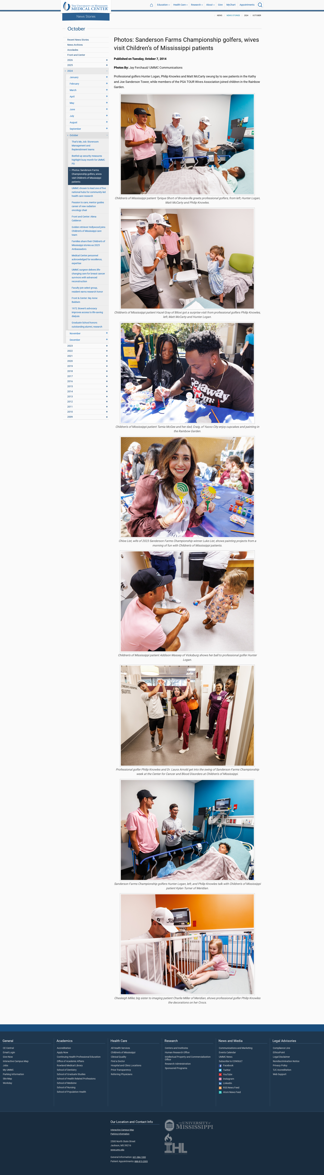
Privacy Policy (280, 1065)
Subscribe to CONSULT (230, 1061)
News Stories (86, 16)
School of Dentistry (67, 1070)
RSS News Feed (230, 1087)
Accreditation (64, 1048)
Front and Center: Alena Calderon (84, 218)
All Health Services (120, 1048)
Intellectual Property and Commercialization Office (188, 1058)
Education (162, 4)
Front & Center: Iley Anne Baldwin (84, 300)
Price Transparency (121, 1070)
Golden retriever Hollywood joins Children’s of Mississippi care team (88, 231)
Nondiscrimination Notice (286, 1061)
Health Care (179, 4)
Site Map (7, 1078)
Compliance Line (281, 1048)
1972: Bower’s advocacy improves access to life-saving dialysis (87, 312)
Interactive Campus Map (16, 1061)
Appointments (247, 4)
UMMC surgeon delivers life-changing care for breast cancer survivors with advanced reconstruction (88, 275)
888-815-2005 (141, 1161)
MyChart (231, 4)
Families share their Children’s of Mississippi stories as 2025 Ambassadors (88, 245)
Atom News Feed (231, 1092)
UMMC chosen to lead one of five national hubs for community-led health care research (89, 192)
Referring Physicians (121, 1074)
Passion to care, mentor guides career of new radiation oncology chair (88, 206)
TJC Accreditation (282, 1070)
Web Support (279, 1074)
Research (196, 4)
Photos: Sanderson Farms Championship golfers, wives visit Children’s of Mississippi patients (87, 176)
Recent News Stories (78, 39)
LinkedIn (227, 1083)
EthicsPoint (279, 1052)
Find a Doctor (118, 1061)
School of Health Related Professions (76, 1078)
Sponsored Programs (176, 1068)
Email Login (9, 1052)
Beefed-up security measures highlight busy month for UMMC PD (88, 160)
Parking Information (13, 1074)
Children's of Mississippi (123, 1052)
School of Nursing (66, 1087)
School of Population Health (71, 1092)
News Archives (75, 44)
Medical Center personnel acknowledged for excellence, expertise (87, 259)
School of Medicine (66, 1083)
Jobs (5, 1065)
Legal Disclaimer (281, 1057)
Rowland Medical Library (70, 1065)
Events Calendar (227, 1052)
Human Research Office (177, 1052)
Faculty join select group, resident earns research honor (87, 289)
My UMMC (8, 1070)
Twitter (226, 1070)
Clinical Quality (118, 1057)
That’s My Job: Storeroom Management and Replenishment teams (85, 145)
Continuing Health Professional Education (79, 1057)
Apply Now (62, 1052)
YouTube (227, 1074)
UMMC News (225, 1057)
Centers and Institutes (176, 1048)
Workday (7, 1083)
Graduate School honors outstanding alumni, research (87, 324)
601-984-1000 (139, 1157)
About (209, 4)
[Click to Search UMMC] (260, 5)
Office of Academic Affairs (70, 1061)
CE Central (8, 1048)
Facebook (227, 1065)
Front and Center (76, 55)
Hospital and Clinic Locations (126, 1065)
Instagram (228, 1079)
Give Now (8, 1057)
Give (220, 4)
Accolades (72, 50)
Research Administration (178, 1064)
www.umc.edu (117, 1149)
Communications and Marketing (235, 1048)
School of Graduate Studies (71, 1074)
